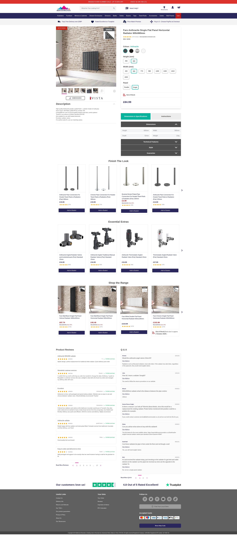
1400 (165, 71)
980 (149, 71)
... (93, 465)
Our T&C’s (59, 508)
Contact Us (59, 498)
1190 (157, 71)
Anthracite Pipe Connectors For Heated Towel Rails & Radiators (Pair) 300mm (69, 197)
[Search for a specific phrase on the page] (114, 8)
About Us (58, 518)
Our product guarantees (63, 511)
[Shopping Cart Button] (178, 7)
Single (135, 87)
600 (134, 61)
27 (97, 465)
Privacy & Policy (60, 514)
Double (126, 87)
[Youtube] (163, 499)
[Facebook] (145, 499)
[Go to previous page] (73, 465)
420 (126, 71)
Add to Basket (71, 210)
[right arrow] (114, 91)
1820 (126, 77)
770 (142, 71)
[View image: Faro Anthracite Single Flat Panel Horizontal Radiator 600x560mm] (86, 56)
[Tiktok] (175, 499)
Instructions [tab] (166, 116)
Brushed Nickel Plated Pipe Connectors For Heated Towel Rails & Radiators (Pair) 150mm (133, 196)
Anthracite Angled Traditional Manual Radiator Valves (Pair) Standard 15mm (103, 257)
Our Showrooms (61, 521)
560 (134, 71)
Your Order (101, 498)
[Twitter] (151, 499)
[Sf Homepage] (64, 8)
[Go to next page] (101, 465)
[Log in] (172, 7)
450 (126, 61)
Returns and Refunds (62, 504)
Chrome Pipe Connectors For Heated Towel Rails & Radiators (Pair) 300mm (103, 197)
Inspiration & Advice (103, 504)
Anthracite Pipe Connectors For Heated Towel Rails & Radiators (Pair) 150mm (163, 197)
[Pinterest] (157, 499)
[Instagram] (169, 499)
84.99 (127, 102)
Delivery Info (59, 501)
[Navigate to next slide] (182, 190)
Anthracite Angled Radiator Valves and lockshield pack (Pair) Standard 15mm (71, 257)
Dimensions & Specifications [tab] (135, 116)
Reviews (100, 501)
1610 (173, 71)
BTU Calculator (102, 508)
